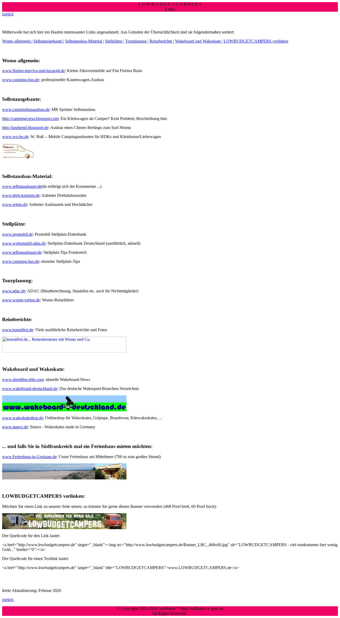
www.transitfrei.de (17, 329)
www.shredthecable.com (23, 379)
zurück (8, 14)
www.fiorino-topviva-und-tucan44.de (33, 70)
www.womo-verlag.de (21, 300)
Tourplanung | (136, 41)
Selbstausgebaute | (48, 41)
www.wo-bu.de (15, 136)
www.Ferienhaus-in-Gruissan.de (29, 456)
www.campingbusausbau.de (25, 109)
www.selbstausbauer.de (21, 186)
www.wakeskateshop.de (22, 418)
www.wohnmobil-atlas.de (23, 243)
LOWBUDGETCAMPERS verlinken (256, 41)
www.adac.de (13, 291)
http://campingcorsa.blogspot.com (30, 118)
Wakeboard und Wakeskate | (199, 41)
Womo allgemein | (17, 41)
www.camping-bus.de (20, 79)
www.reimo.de (14, 204)
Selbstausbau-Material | (84, 41)
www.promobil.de (17, 234)
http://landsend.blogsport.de (25, 127)
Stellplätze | (114, 41)
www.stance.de (15, 427)
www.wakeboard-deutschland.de (29, 388)
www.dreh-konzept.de (21, 195)
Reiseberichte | (162, 41)
